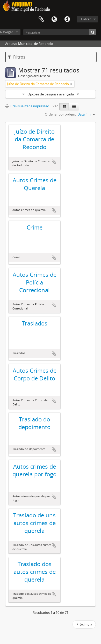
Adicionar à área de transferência (53, 161)
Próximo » (84, 624)
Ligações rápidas (67, 19)
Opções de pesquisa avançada (50, 94)
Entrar (86, 19)
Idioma (54, 19)
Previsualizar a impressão (29, 106)
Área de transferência (41, 19)
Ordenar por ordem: (60, 114)
